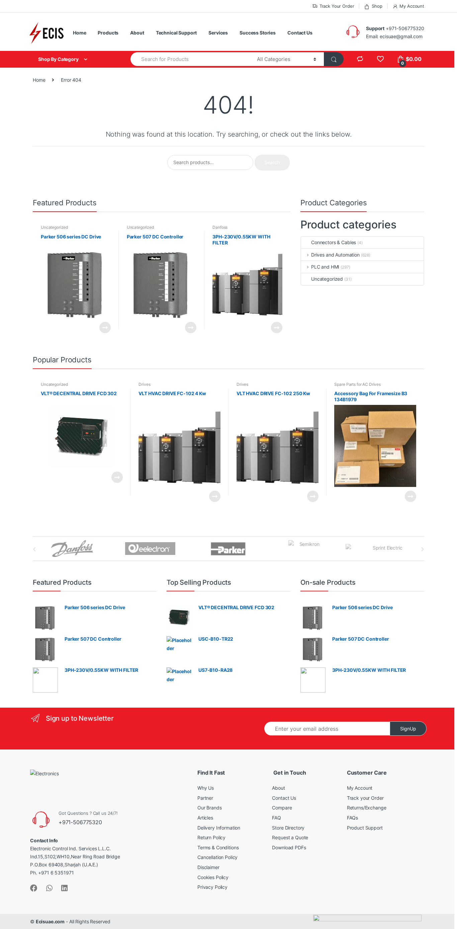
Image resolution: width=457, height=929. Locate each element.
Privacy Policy (212, 887)
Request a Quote (290, 837)
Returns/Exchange (366, 807)
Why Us (205, 788)
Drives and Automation (335, 255)
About (137, 32)
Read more (105, 327)
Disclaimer (208, 867)
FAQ (276, 817)
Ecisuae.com (50, 921)
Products (108, 32)
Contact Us (299, 32)
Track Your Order (336, 6)
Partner (205, 798)
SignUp (408, 728)
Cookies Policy (213, 877)
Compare (282, 807)
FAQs (352, 817)
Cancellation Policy (217, 857)
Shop (377, 6)
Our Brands (209, 807)
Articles (205, 817)
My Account (411, 6)
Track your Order (365, 798)
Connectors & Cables (333, 242)
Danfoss (219, 227)
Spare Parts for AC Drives (357, 384)
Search (272, 162)
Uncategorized (54, 227)
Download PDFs (289, 847)
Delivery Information (218, 828)
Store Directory (288, 828)
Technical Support (176, 32)
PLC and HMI (325, 267)
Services (218, 32)
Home (79, 32)
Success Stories (258, 32)
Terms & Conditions (218, 847)
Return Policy (211, 837)
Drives (144, 384)
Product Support (365, 828)
